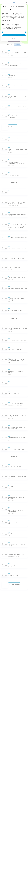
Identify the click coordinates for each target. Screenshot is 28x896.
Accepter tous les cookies (14, 35)
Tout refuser (14, 38)
